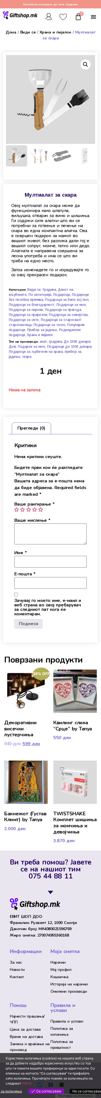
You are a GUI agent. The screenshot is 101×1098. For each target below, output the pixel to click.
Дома (11, 32)
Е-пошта (25, 574)
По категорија (39, 295)
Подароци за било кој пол (66, 300)
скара (26, 357)
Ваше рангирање (34, 504)
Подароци (61, 295)
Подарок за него (31, 347)
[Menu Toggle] (93, 17)
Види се (28, 32)
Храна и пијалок (55, 32)
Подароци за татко (49, 325)
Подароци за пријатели (28, 315)
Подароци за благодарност (31, 305)
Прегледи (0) (31, 428)
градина (55, 342)
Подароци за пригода (63, 310)
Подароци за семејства (68, 315)
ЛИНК (27, 1083)
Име (20, 553)
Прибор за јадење (42, 330)
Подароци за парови (26, 310)
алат (43, 342)
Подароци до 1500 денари (69, 347)
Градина (49, 290)
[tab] (31, 428)
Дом (12, 347)
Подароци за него (71, 305)
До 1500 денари (77, 342)
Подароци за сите (24, 320)
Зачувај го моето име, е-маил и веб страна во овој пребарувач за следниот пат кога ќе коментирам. (47, 607)
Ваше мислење (32, 520)
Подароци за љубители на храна (36, 352)
